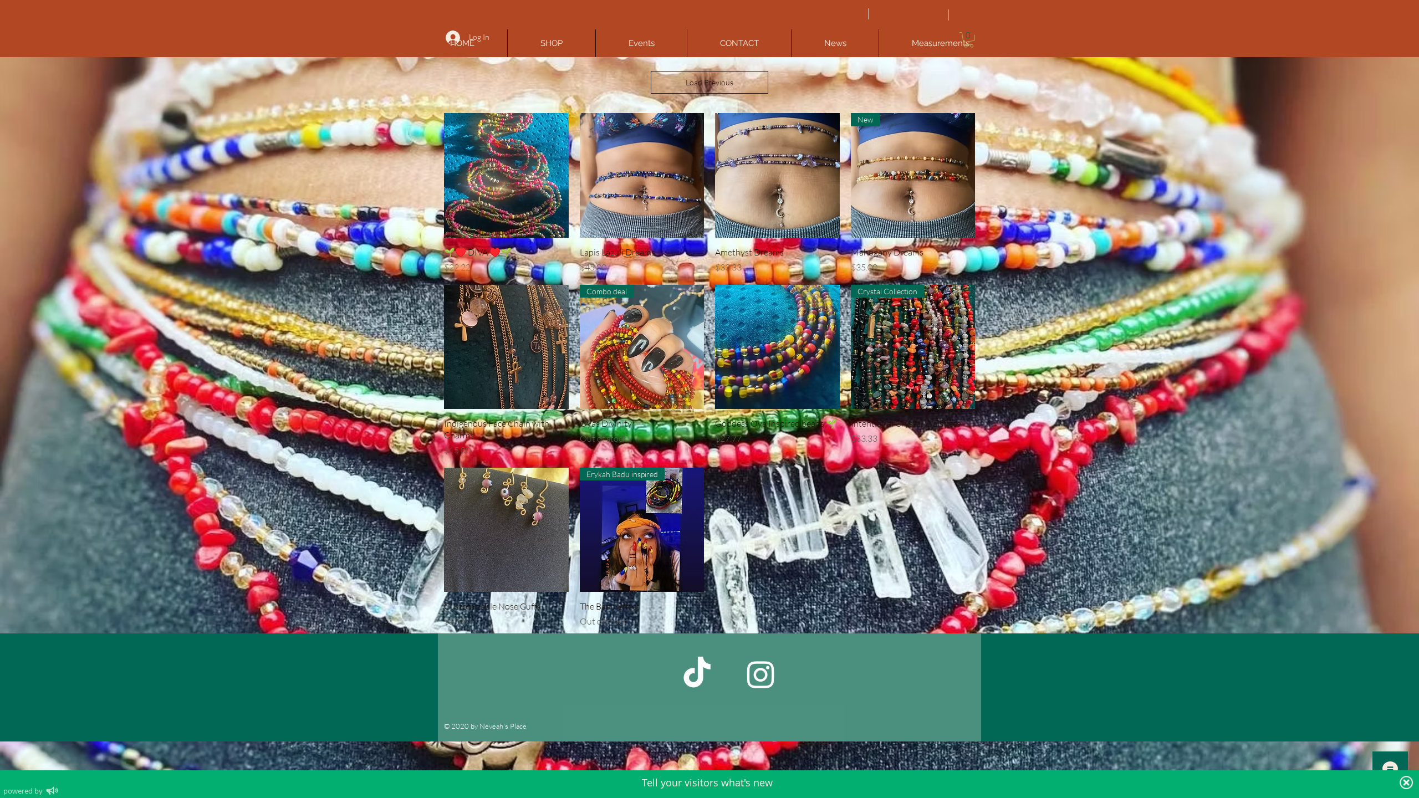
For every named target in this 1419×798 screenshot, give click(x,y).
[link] (968, 40)
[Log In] (451, 37)
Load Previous (709, 82)
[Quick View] (506, 175)
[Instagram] (761, 674)
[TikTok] (697, 674)
